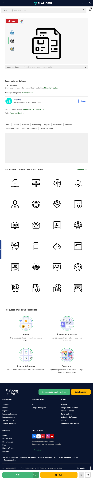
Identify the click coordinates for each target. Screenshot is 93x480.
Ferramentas (38, 400)
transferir (68, 125)
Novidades (6, 451)
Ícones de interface (9, 414)
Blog (4, 445)
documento (57, 125)
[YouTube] (52, 436)
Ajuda (63, 400)
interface (25, 125)
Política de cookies (45, 457)
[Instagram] (48, 436)
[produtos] (78, 204)
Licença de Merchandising (71, 423)
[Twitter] (38, 436)
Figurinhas (6, 411)
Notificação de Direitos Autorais (66, 457)
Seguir (63, 420)
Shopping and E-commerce (33, 109)
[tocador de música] (57, 225)
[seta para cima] (78, 267)
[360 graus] (15, 225)
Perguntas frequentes (69, 408)
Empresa (6, 431)
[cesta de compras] (57, 288)
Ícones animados (8, 417)
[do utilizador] (15, 204)
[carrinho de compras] (15, 288)
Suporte (64, 405)
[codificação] (78, 246)
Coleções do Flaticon (69, 417)
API (33, 405)
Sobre (4, 436)
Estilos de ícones (67, 411)
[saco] (36, 288)
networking (36, 125)
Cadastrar (38, 450)
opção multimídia (12, 128)
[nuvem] (57, 246)
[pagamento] (78, 288)
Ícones (5, 408)
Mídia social (37, 431)
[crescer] (57, 183)
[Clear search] (78, 10)
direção (16, 125)
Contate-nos (7, 439)
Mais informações (51, 88)
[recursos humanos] (78, 183)
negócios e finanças (29, 128)
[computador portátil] (15, 183)
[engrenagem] (57, 204)
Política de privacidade (28, 457)
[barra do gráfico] (15, 246)
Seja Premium (81, 392)
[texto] (36, 183)
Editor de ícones (67, 414)
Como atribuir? (27, 93)
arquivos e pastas (47, 128)
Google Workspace (39, 408)
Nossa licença (7, 442)
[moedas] (36, 267)
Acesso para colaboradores (54, 392)
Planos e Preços (8, 448)
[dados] (78, 225)
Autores (5, 405)
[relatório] (57, 267)
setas (8, 125)
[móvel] (36, 246)
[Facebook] (34, 436)
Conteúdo (7, 400)
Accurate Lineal (16, 113)
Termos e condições (10, 457)
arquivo (47, 125)
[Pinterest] (43, 436)
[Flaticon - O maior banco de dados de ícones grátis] (43, 3)
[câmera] (36, 225)
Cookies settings (10, 460)
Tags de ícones (8, 420)
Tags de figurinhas (9, 423)
